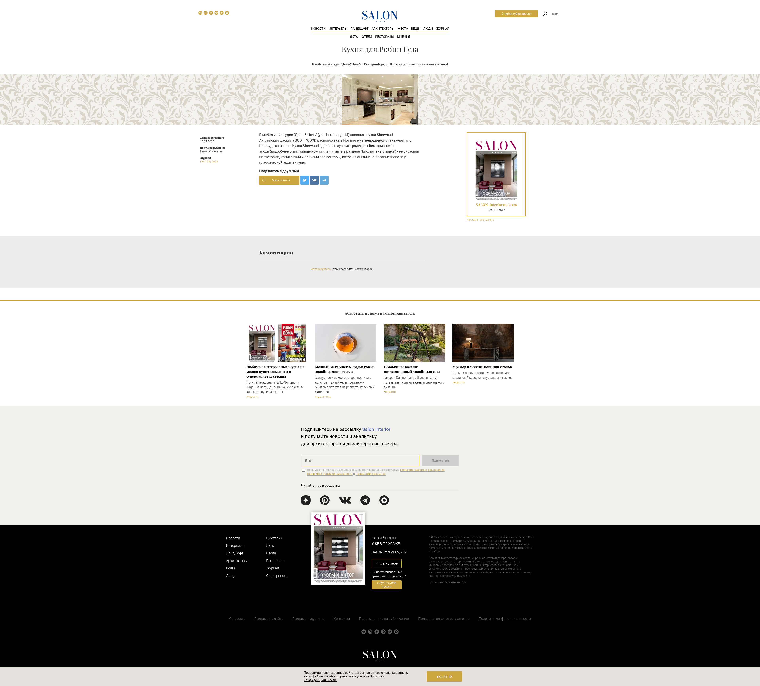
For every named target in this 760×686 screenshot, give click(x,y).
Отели (367, 37)
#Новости (252, 397)
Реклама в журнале (308, 619)
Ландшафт (360, 28)
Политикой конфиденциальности (330, 473)
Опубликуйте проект (517, 14)
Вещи (415, 28)
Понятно (444, 677)
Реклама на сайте (268, 619)
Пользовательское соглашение (443, 619)
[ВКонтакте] (314, 180)
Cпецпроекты (277, 576)
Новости (318, 28)
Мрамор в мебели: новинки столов (482, 366)
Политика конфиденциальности (505, 619)
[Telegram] (324, 180)
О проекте (237, 619)
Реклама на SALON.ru (480, 219)
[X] (304, 180)
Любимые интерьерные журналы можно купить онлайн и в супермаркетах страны (275, 371)
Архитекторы (383, 28)
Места (403, 28)
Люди (428, 28)
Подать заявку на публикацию (384, 619)
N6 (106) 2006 (209, 161)
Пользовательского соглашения (422, 469)
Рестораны (384, 37)
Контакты (341, 619)
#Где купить (323, 397)
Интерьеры (338, 28)
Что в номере (387, 563)
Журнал (442, 28)
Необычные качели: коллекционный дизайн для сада (412, 369)
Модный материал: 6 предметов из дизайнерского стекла (345, 369)
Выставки (274, 538)
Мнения (403, 37)
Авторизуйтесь (321, 269)
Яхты (354, 37)
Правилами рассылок (371, 473)
